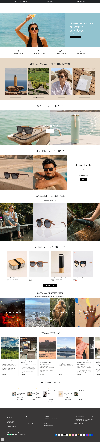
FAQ (45, 420)
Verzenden (46, 416)
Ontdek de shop (75, 37)
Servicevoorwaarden (48, 423)
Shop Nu (50, 131)
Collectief (28, 421)
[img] (21, 389)
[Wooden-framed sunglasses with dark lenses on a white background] (50, 222)
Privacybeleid (47, 421)
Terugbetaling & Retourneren (50, 418)
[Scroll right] (98, 357)
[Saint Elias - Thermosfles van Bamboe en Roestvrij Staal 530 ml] (61, 264)
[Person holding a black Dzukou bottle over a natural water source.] (83, 222)
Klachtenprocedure (48, 425)
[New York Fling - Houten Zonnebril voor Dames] (83, 264)
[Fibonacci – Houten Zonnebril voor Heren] (39, 264)
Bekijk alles (50, 285)
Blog (26, 418)
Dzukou (11, 432)
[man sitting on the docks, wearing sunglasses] (16, 222)
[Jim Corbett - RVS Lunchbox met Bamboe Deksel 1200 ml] (17, 264)
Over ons (28, 416)
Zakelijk (27, 420)
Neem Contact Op (29, 423)
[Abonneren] (92, 416)
